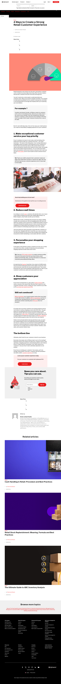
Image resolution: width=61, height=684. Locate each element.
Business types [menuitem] (15, 2)
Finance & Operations (32, 608)
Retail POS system (21, 620)
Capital (16, 608)
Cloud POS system (8, 623)
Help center (7, 653)
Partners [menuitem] (28, 2)
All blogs (3, 11)
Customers (7, 651)
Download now (22, 205)
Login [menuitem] (45, 2)
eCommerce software (22, 627)
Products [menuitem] (22, 2)
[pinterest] (32, 667)
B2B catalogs (20, 633)
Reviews (33, 648)
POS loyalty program (27, 254)
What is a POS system (9, 627)
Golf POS (46, 623)
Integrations (20, 646)
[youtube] (39, 667)
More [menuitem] (49, 2)
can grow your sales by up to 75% (25, 287)
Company (8, 11)
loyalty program (38, 282)
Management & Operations (12, 609)
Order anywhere (34, 627)
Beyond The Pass (10, 608)
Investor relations (35, 653)
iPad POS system (8, 622)
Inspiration (39, 608)
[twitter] (26, 667)
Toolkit (19, 653)
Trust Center (34, 658)
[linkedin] (35, 667)
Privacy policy (32, 672)
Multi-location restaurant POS (37, 628)
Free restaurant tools (9, 649)
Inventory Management (46, 608)
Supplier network (21, 648)
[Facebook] (19, 41)
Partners (20, 645)
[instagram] (29, 667)
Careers (33, 651)
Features (19, 622)
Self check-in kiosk (48, 630)
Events (6, 654)
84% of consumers (19, 296)
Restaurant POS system (36, 620)
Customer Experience (22, 608)
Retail (12, 11)
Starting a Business (28, 610)
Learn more (25, 364)
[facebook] (22, 667)
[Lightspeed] (5, 2)
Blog (5, 646)
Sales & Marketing (51, 609)
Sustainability (34, 654)
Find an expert (20, 649)
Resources (7, 645)
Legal (32, 656)
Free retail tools (8, 648)
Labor (53, 608)
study (25, 214)
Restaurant (17, 11)
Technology (34, 610)
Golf (28, 11)
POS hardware (20, 625)
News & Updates (29, 609)
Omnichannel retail (21, 628)
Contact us (34, 649)
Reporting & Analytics (42, 609)
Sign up (42, 384)
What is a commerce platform (10, 628)
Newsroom (34, 646)
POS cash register (8, 625)
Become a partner (21, 651)
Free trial (56, 2)
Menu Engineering (22, 609)
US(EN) (28, 672)
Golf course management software (50, 621)
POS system (21, 151)
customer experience (27, 353)
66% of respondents (35, 298)
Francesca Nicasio (11, 486)
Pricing (19, 623)
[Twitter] (19, 45)
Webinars (6, 656)
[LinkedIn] (19, 50)
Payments (35, 609)
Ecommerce (23, 11)
